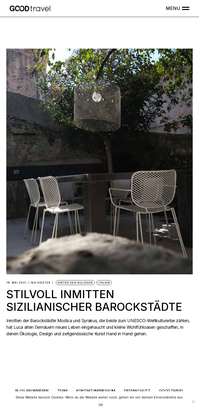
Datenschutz (137, 390)
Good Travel (171, 390)
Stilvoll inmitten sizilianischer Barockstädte (94, 300)
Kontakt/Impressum (95, 390)
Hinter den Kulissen (75, 282)
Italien (104, 282)
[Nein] (193, 401)
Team (62, 390)
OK (101, 405)
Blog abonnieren (32, 390)
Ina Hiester (40, 282)
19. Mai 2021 (16, 282)
